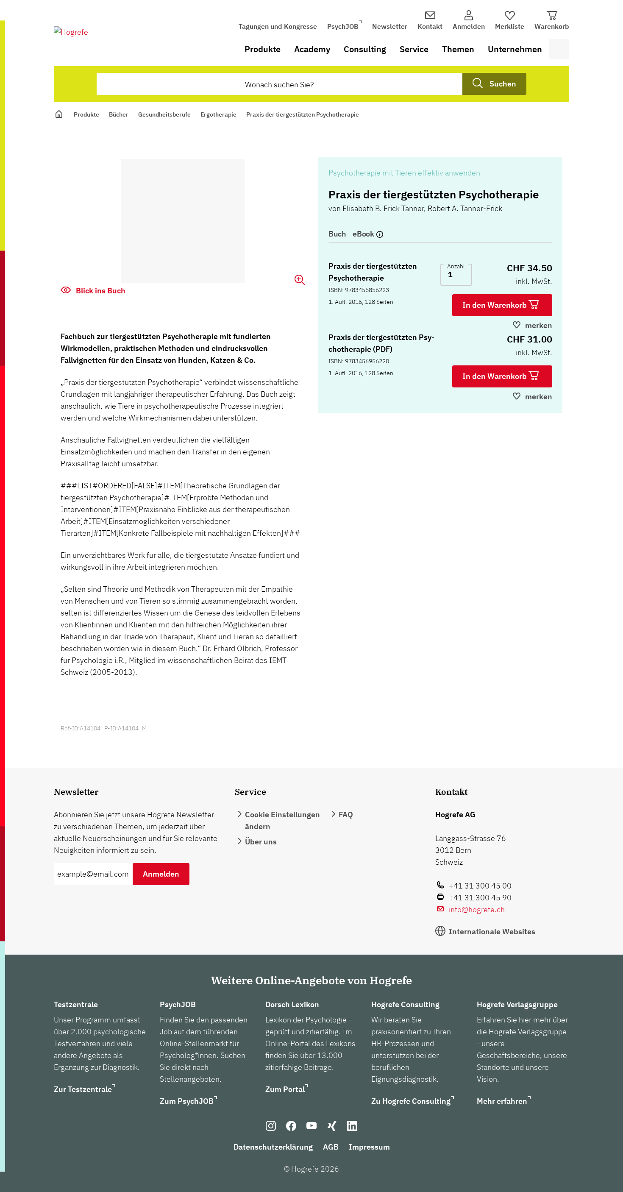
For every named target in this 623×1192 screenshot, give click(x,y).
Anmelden (161, 874)
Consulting (365, 49)
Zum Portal (285, 1089)
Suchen (503, 84)
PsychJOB (343, 26)
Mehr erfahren (502, 1101)
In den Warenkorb (495, 305)
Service (414, 49)
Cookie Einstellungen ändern (282, 820)
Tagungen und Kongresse (278, 26)
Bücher (118, 114)
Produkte (263, 49)
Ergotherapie (218, 114)
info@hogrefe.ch (477, 909)
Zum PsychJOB (187, 1101)
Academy (312, 49)
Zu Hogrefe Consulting (411, 1101)
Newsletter (389, 26)
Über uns (261, 842)
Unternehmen (515, 49)
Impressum (369, 1147)
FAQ (346, 814)
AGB (331, 1147)
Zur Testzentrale (83, 1089)
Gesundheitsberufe (164, 114)
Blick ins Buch (99, 290)
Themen (458, 49)
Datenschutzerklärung (273, 1147)
